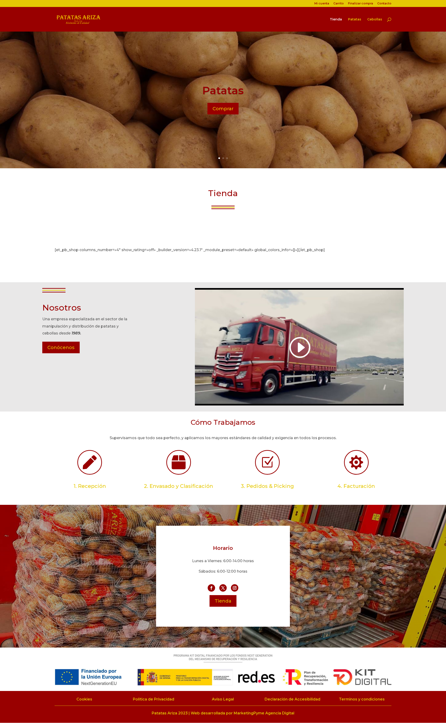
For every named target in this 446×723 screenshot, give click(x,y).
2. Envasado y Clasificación (178, 486)
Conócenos (61, 347)
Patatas (354, 19)
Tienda (336, 19)
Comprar (223, 108)
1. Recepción (90, 486)
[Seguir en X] (223, 588)
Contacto (384, 3)
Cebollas (374, 19)
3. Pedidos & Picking (267, 486)
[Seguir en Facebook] (211, 588)
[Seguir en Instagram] (234, 588)
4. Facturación (356, 486)
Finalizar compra (360, 3)
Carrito (338, 3)
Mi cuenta (321, 3)
